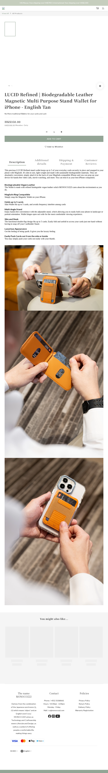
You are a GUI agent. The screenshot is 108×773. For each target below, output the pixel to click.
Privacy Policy (84, 700)
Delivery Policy (84, 707)
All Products (17, 13)
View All (5, 13)
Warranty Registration (84, 710)
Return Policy (84, 704)
